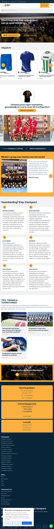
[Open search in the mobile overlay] (27, 10)
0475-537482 (28, 409)
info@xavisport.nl (28, 406)
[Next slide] (51, 65)
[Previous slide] (3, 65)
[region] (18, 517)
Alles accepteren (27, 523)
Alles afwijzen (17, 523)
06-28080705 (28, 411)
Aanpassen (8, 523)
